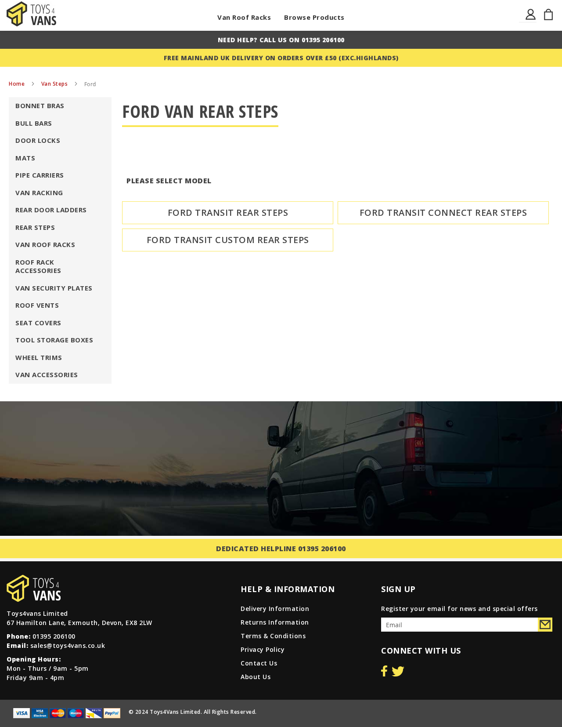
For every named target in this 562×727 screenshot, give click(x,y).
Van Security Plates (54, 288)
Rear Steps (35, 227)
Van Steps (55, 83)
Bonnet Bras (40, 105)
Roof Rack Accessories (38, 266)
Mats (25, 157)
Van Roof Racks (244, 17)
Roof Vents (37, 305)
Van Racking (39, 192)
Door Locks (37, 140)
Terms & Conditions (273, 636)
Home (17, 83)
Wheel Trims (38, 357)
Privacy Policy (263, 649)
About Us (255, 676)
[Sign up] (545, 625)
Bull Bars (33, 123)
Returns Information (275, 622)
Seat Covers (38, 322)
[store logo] (31, 13)
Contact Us (259, 663)
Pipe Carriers (39, 175)
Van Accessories (46, 374)
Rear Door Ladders (51, 209)
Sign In (531, 19)
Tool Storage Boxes (54, 339)
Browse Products (314, 17)
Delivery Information (275, 608)
